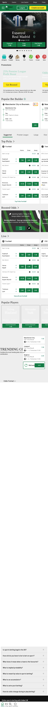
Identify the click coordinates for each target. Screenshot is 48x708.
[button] (10, 44)
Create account (37, 8)
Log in (22, 8)
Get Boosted (11, 84)
